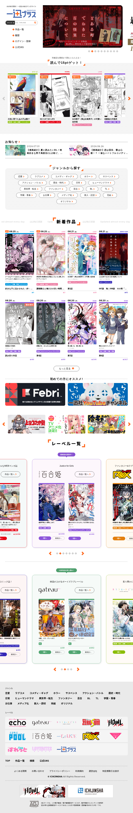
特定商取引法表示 (110, 771)
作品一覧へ (10, 474)
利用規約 (79, 771)
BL (91, 189)
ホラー (87, 176)
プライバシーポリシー (59, 771)
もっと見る (65, 368)
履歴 (17, 35)
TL (106, 189)
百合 (76, 189)
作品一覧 (19, 29)
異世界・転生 (30, 189)
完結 (109, 195)
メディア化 (67, 195)
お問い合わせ (38, 771)
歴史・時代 (58, 183)
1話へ (45, 538)
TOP (7, 760)
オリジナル (66, 201)
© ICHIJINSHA (55, 776)
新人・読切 (89, 195)
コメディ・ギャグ (63, 176)
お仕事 (46, 195)
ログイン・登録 (23, 41)
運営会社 (93, 771)
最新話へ (58, 538)
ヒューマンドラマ (100, 183)
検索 (32, 760)
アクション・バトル (31, 183)
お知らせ (11, 141)
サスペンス (108, 176)
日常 (78, 183)
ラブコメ (39, 176)
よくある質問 (20, 771)
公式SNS (19, 47)
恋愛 (20, 176)
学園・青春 (25, 195)
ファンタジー (55, 189)
